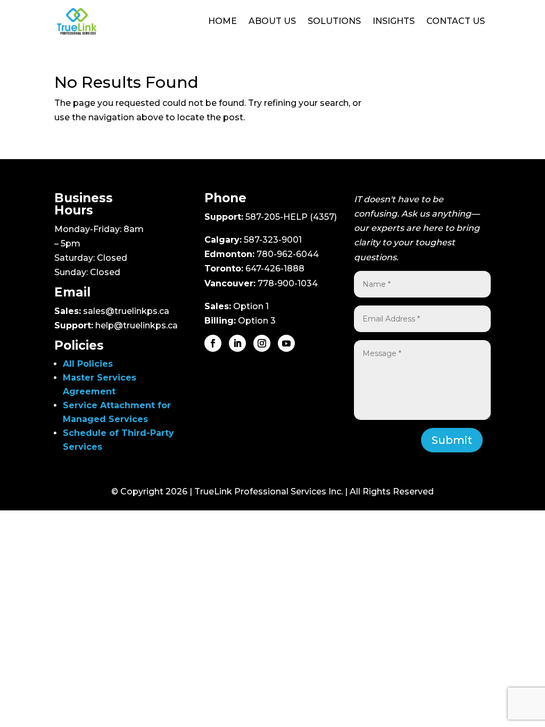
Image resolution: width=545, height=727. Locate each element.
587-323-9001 (273, 240)
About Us (272, 21)
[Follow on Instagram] (261, 343)
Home (222, 21)
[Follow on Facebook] (212, 343)
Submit (452, 440)
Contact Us (455, 21)
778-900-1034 (288, 283)
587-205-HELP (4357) (291, 217)
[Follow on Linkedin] (237, 343)
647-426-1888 (274, 268)
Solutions (334, 21)
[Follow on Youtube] (286, 343)
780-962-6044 (288, 254)
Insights (394, 21)
